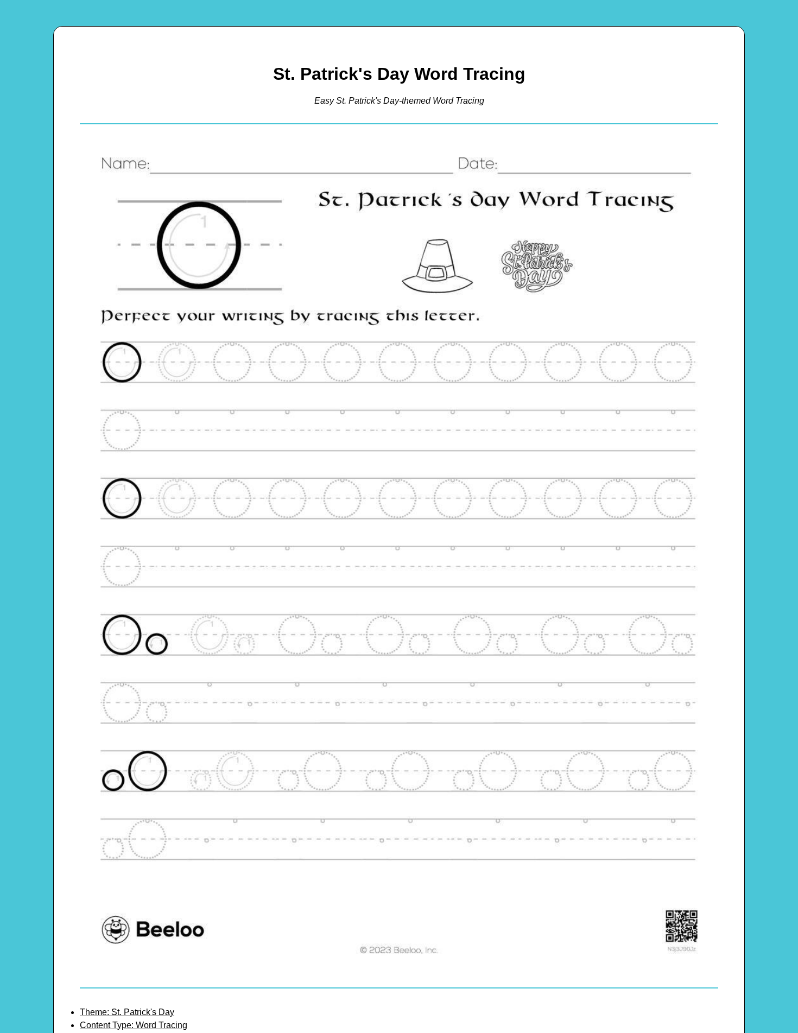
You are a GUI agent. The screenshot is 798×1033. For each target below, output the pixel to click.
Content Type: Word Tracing (133, 1025)
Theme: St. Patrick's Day (127, 1012)
